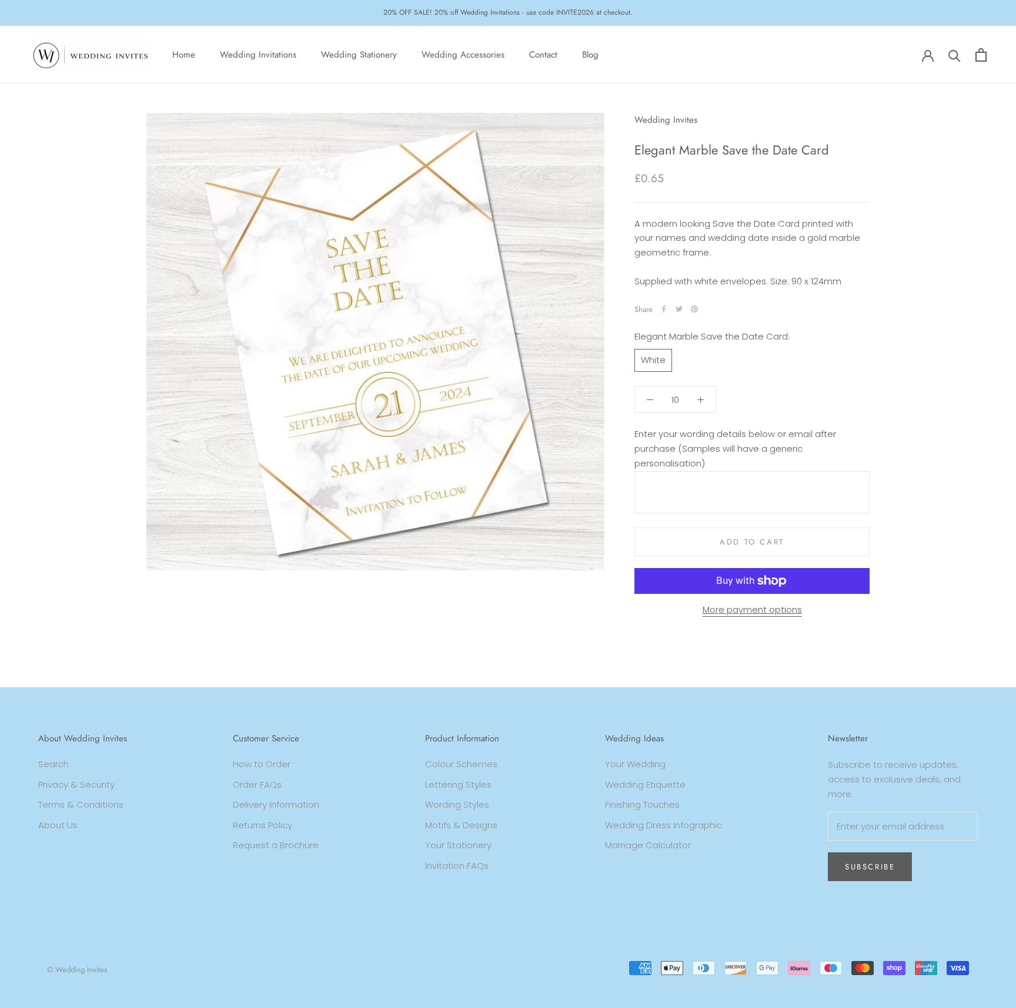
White (653, 360)
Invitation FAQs (457, 865)
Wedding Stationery (359, 54)
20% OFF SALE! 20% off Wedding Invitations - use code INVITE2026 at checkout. (508, 12)
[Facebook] (663, 309)
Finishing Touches (642, 804)
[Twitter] (679, 309)
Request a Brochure (276, 845)
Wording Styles (457, 804)
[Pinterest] (694, 309)
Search (53, 764)
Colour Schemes (461, 764)
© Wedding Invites (77, 969)
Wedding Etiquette (645, 784)
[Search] (954, 55)
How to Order (261, 764)
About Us (58, 825)
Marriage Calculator (648, 845)
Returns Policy (262, 825)
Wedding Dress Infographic (663, 825)
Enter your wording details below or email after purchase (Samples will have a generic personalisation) (735, 448)
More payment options (752, 609)
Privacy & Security (76, 784)
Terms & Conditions (80, 804)
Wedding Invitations (258, 54)
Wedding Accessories (463, 54)
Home (183, 54)
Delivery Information (276, 804)
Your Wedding (635, 764)
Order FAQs (257, 784)
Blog (590, 54)
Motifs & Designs (461, 825)
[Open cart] (981, 55)
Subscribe (870, 866)
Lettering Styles (458, 784)
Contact (543, 54)
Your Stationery (458, 845)
